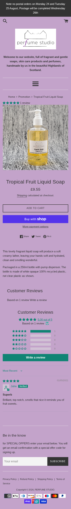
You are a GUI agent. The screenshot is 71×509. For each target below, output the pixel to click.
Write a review (38, 300)
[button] (11, 102)
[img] (11, 380)
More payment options (35, 226)
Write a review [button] (35, 357)
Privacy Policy (10, 479)
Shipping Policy (45, 479)
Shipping (22, 195)
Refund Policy (27, 479)
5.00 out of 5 (45, 319)
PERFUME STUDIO (44, 489)
